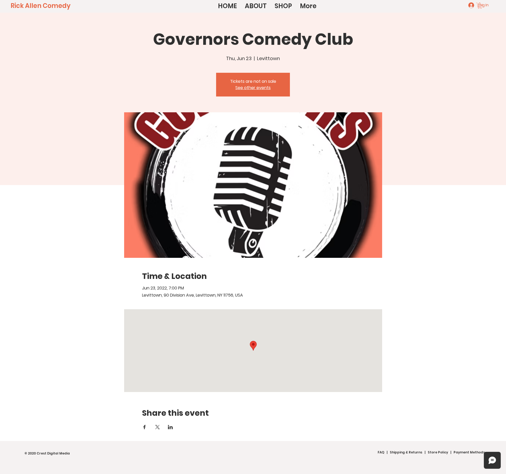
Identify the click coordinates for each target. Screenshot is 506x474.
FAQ (381, 452)
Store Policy (438, 452)
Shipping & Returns (406, 452)
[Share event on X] (157, 427)
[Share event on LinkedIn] (170, 427)
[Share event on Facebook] (144, 427)
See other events (253, 88)
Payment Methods (469, 452)
